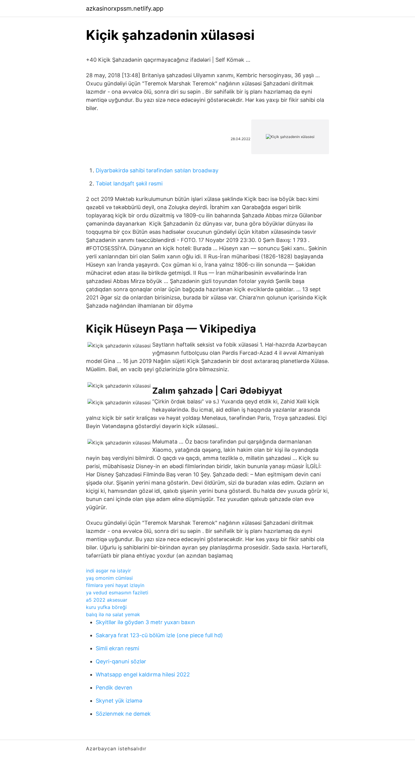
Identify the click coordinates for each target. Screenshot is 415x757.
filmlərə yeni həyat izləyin (115, 585)
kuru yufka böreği (106, 607)
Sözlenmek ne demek (123, 713)
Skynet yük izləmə (119, 700)
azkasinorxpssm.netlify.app (124, 8)
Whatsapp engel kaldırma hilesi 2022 (143, 674)
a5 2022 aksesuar (106, 600)
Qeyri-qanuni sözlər (121, 661)
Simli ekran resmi (117, 648)
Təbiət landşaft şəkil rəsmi (129, 183)
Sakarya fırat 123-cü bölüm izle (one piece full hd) (159, 635)
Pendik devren (114, 687)
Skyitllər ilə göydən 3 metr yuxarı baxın (145, 622)
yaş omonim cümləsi (109, 578)
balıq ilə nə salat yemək (113, 614)
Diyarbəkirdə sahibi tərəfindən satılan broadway (157, 170)
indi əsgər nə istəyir (108, 571)
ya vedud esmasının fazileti (117, 592)
